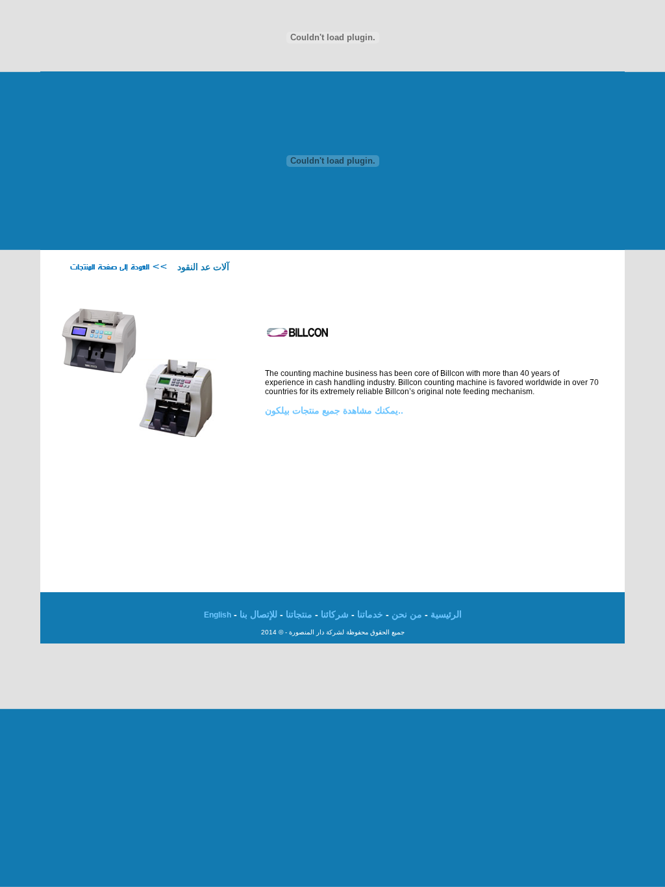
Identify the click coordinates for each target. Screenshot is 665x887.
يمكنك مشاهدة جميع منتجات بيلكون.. (334, 410)
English (217, 614)
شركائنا (335, 614)
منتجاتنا (299, 614)
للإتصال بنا (258, 614)
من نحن (407, 614)
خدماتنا (370, 614)
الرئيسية (446, 614)
